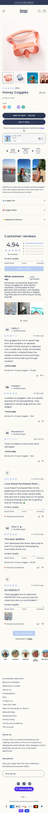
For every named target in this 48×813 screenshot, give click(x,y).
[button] (39, 11)
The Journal (7, 727)
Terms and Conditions (12, 723)
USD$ (23, 797)
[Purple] (18, 107)
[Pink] (4, 107)
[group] (24, 2)
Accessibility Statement (13, 678)
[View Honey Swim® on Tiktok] (24, 784)
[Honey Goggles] (8, 77)
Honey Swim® (19, 801)
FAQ (4, 697)
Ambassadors (8, 693)
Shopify (36, 801)
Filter (25, 321)
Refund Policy (8, 712)
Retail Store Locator (11, 686)
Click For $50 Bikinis (24, 2)
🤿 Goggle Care (8, 201)
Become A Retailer (10, 682)
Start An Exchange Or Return (15, 708)
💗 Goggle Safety (9, 210)
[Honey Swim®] (24, 11)
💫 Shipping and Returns (12, 220)
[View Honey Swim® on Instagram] (18, 784)
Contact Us (7, 701)
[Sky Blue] (9, 107)
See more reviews (24, 633)
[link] (11, 88)
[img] (36, 278)
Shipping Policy (9, 716)
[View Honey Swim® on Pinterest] (30, 784)
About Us (6, 690)
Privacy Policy (8, 719)
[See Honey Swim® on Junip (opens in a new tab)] (30, 639)
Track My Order (9, 704)
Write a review (24, 269)
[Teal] (23, 107)
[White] (14, 107)
